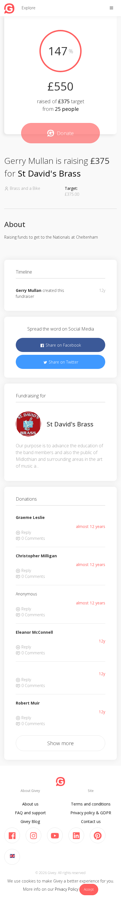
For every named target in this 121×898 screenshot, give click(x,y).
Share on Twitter (63, 362)
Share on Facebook (62, 345)
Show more (60, 743)
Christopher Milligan (36, 555)
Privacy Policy (66, 889)
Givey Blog (30, 821)
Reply (25, 532)
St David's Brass (49, 173)
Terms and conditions (91, 804)
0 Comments (32, 538)
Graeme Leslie (30, 517)
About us (30, 804)
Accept (89, 889)
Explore (28, 7)
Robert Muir (28, 703)
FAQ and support (30, 812)
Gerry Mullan (28, 290)
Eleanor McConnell (34, 632)
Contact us (91, 821)
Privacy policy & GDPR (90, 812)
